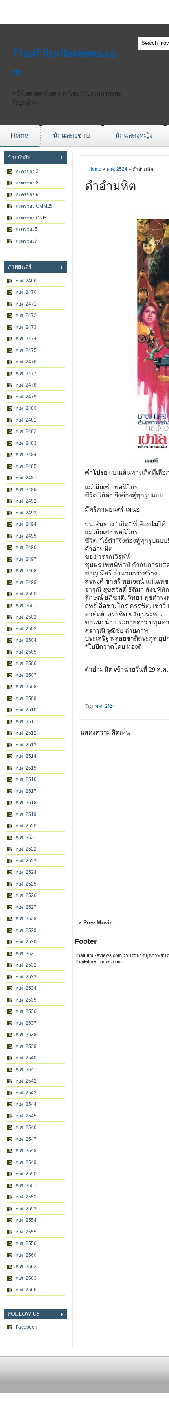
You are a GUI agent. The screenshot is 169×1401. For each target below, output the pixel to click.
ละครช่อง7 (26, 241)
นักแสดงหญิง (133, 135)
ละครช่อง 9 (27, 194)
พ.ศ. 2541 (26, 1069)
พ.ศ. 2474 (26, 338)
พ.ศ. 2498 (26, 570)
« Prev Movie (96, 922)
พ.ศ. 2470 (26, 292)
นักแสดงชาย (71, 135)
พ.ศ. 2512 (26, 733)
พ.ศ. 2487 (26, 478)
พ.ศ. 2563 (26, 1278)
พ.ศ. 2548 (26, 1150)
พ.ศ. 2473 (26, 327)
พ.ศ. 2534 (26, 988)
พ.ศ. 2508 (26, 686)
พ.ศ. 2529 (26, 930)
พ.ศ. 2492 (26, 501)
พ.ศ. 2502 (26, 617)
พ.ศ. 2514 (26, 756)
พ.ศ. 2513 (26, 744)
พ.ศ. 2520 (26, 825)
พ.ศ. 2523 (26, 860)
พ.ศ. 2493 (26, 512)
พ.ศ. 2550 (26, 1173)
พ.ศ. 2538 (26, 1034)
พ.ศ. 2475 (26, 350)
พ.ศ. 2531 (26, 953)
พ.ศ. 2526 (26, 895)
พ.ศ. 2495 (26, 536)
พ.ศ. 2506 (26, 663)
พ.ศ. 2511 (26, 721)
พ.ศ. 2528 (26, 918)
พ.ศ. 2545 (26, 1116)
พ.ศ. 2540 (26, 1057)
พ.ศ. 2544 (26, 1104)
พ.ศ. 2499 (26, 582)
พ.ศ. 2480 (26, 408)
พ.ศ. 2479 (26, 396)
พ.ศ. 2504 (26, 640)
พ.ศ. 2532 (26, 965)
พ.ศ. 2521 (26, 837)
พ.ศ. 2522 (26, 849)
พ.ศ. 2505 (26, 652)
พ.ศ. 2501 (26, 605)
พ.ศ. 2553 (26, 1208)
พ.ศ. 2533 (26, 976)
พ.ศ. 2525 (26, 884)
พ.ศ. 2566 (26, 1289)
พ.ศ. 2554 (26, 1220)
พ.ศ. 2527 (26, 907)
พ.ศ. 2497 (26, 559)
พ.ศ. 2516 (26, 779)
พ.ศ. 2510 (26, 709)
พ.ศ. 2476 (26, 362)
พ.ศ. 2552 (26, 1197)
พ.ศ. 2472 (26, 315)
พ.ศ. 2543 (26, 1092)
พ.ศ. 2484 (26, 454)
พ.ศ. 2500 (26, 593)
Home (19, 135)
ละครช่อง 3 (27, 171)
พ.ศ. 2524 (26, 872)
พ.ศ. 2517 (26, 791)
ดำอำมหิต (110, 185)
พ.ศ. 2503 (26, 628)
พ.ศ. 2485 (26, 466)
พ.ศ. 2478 (26, 385)
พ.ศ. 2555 (26, 1232)
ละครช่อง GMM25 (34, 206)
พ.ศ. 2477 (26, 373)
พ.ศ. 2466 (26, 281)
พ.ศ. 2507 (26, 675)
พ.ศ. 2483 (26, 443)
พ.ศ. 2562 (26, 1266)
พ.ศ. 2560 (26, 1255)
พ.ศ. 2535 (26, 1000)
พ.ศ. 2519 (26, 814)
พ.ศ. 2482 (26, 431)
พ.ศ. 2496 (26, 547)
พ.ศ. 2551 (26, 1185)
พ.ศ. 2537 (26, 1023)
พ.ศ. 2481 (26, 420)
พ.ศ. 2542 (26, 1081)
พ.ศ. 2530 (26, 941)
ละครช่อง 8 (27, 183)
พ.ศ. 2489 (26, 489)
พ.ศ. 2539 (26, 1046)
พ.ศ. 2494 (26, 524)
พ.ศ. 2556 (26, 1243)
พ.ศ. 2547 (26, 1139)
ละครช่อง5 (26, 229)
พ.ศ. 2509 (26, 698)
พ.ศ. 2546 (26, 1127)
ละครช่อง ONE (31, 218)
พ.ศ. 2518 (26, 802)
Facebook (26, 1327)
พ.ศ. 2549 (26, 1162)
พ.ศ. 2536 (26, 1011)
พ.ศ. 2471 (26, 304)
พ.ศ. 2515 (26, 768)
